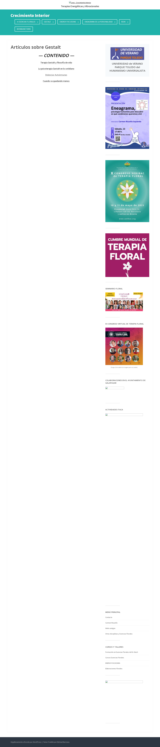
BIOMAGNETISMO (24, 29)
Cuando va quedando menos (56, 81)
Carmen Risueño (111, 623)
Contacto (108, 617)
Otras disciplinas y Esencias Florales (118, 634)
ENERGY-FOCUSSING (68, 22)
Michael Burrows (63, 742)
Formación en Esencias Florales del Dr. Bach (121, 652)
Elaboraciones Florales (113, 668)
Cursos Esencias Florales (114, 657)
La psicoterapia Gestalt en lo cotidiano (56, 68)
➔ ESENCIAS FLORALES (26, 22)
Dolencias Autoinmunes (56, 74)
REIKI (123, 22)
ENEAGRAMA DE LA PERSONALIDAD (99, 22)
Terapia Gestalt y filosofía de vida (56, 62)
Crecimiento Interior (30, 15)
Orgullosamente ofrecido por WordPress (26, 742)
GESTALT (47, 22)
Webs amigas (110, 628)
